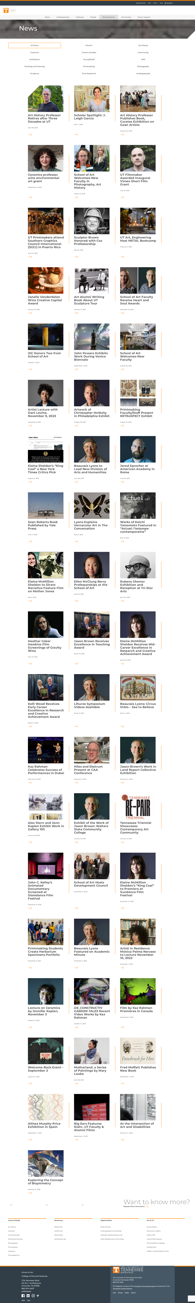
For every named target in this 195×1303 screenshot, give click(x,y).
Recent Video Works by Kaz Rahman (92, 1012)
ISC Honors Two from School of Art (44, 355)
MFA (143, 59)
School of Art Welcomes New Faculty (132, 356)
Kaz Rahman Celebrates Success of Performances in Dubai (46, 770)
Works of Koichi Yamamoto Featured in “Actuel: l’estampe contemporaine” (138, 526)
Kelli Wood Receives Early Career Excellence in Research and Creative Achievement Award (46, 710)
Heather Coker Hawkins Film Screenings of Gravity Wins (44, 646)
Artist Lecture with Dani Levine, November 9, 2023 (43, 413)
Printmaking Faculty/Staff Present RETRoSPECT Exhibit (136, 413)
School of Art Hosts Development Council (91, 884)
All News (35, 45)
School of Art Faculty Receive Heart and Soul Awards (136, 300)
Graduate (80, 17)
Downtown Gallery (154, 1231)
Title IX (133, 1292)
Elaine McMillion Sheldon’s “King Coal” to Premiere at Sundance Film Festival (137, 889)
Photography (143, 66)
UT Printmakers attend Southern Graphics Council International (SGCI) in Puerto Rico (46, 242)
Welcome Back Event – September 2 (46, 1069)
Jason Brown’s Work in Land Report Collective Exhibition (138, 770)
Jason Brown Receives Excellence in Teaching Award (92, 644)
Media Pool (58, 1227)
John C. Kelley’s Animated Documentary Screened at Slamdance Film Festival (40, 890)
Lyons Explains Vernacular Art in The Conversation (91, 525)
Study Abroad (106, 1227)
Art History (143, 45)
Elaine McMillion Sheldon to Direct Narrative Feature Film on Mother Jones (45, 586)
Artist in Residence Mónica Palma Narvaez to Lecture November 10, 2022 (138, 953)
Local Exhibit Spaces (154, 1239)
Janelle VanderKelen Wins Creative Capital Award (45, 300)
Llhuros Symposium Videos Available (89, 705)
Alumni (89, 45)
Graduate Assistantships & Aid (111, 1235)
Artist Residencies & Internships (112, 1239)
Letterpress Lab (60, 1239)
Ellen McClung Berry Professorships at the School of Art (90, 585)
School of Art (27, 1272)
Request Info (141, 3)
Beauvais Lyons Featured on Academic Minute (92, 951)
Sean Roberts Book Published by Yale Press (43, 525)
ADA (114, 1292)
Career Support (144, 17)
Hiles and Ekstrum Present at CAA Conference (88, 770)
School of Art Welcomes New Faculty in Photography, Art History (87, 181)
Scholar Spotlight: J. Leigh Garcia (90, 117)
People (93, 17)
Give (161, 3)
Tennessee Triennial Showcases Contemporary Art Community (135, 827)
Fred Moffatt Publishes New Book (138, 1069)
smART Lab (58, 1231)
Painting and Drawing (34, 66)
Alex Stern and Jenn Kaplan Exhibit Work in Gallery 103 (46, 826)
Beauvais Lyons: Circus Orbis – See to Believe (138, 705)
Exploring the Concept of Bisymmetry (45, 1181)
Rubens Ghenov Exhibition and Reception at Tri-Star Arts (136, 586)
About (47, 17)
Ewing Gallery (152, 1227)
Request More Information (134, 1206)
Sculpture (34, 73)
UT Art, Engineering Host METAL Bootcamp (138, 239)
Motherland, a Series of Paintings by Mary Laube (90, 1070)
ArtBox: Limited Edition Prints (158, 1251)
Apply (155, 3)
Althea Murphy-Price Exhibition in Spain (44, 1125)
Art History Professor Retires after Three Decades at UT (44, 118)
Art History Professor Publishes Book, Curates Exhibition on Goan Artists (137, 120)
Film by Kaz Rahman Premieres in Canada (136, 1009)
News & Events (109, 17)
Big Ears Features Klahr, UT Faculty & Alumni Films (89, 1127)
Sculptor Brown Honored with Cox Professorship (88, 241)
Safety (127, 1292)
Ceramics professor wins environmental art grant (43, 178)
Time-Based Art (89, 73)
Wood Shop (58, 1235)
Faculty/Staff (89, 59)
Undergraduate (62, 17)
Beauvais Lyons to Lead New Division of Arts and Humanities (90, 469)
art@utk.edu (26, 1291)
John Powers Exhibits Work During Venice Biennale (91, 356)
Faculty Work (151, 1247)
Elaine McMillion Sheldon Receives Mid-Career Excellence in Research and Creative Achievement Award (138, 648)
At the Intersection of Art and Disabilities (137, 1125)
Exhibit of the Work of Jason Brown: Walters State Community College (91, 827)
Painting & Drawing (15, 1239)
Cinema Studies (89, 52)
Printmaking (89, 66)
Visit (149, 3)
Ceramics (34, 52)
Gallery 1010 (151, 1235)
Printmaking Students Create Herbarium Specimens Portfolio (45, 951)
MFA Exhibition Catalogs (156, 1243)
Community (126, 17)
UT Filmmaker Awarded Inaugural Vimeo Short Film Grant (135, 179)
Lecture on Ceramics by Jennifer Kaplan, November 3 (44, 1011)
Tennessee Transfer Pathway (122, 1288)
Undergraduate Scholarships (111, 1231)
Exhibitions (35, 59)
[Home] (128, 1271)
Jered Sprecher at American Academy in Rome (137, 469)
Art (13, 10)
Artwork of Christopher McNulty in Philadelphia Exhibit (92, 413)
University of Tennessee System (144, 1286)
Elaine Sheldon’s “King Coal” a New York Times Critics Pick (45, 469)
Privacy (120, 1292)
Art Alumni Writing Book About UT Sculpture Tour (89, 300)
